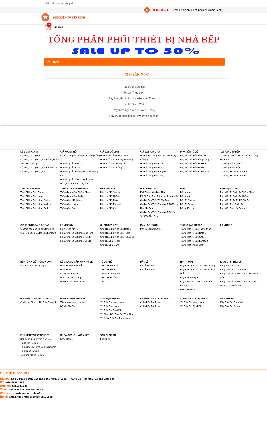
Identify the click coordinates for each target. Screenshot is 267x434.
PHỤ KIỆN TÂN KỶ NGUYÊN (35, 335)
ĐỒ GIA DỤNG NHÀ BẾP (73, 298)
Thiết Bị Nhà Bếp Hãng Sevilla (35, 200)
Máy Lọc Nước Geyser (151, 229)
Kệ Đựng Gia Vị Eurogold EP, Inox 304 (39, 167)
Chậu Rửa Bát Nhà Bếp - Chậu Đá (117, 237)
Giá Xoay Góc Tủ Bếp (71, 277)
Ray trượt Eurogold (133, 86)
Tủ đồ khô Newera (29, 343)
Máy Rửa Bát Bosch (230, 306)
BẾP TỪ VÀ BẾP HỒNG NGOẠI (36, 262)
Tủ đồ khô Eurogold (110, 273)
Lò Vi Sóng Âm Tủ (69, 229)
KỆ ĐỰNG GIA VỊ (29, 152)
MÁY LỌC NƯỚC (149, 225)
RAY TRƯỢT (186, 262)
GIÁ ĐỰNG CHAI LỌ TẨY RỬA (35, 298)
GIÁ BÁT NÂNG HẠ (150, 152)
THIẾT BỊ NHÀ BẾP (30, 188)
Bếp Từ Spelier (187, 200)
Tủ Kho (103, 281)
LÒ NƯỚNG (226, 225)
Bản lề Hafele (147, 265)
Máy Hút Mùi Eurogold (111, 204)
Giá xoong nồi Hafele (70, 167)
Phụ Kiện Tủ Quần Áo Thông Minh (237, 192)
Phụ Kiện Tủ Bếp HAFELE (193, 163)
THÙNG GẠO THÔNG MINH (74, 188)
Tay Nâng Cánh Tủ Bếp (231, 163)
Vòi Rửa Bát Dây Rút (110, 310)
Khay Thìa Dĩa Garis (230, 265)
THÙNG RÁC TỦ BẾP (191, 225)
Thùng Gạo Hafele (69, 204)
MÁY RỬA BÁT (228, 298)
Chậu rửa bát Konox (110, 241)
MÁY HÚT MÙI (107, 188)
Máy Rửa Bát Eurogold (231, 302)
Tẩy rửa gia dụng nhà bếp (73, 302)
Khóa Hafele (66, 339)
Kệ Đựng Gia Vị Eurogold (32, 171)
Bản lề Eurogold (148, 269)
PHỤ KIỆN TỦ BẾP (189, 152)
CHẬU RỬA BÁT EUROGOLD (155, 298)
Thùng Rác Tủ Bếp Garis (192, 237)
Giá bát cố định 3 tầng (111, 167)
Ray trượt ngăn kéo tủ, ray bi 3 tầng (134, 109)
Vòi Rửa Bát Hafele (109, 306)
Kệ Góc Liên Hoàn (69, 273)
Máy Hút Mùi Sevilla (110, 192)
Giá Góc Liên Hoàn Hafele (73, 281)
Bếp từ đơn (185, 192)
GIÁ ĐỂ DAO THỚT (150, 188)
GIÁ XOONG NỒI (68, 152)
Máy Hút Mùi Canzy (110, 208)
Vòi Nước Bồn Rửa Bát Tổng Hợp (117, 314)
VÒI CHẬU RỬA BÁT (111, 298)
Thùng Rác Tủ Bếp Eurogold (194, 241)
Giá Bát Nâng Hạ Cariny (152, 175)
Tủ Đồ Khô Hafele (109, 265)
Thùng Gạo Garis (68, 208)
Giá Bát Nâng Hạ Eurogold (153, 171)
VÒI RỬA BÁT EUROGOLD (194, 298)
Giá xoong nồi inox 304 (71, 163)
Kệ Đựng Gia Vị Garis (31, 155)
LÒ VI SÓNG (66, 225)
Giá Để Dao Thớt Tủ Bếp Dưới (155, 200)
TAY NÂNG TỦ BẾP (230, 152)
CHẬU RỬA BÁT (109, 225)
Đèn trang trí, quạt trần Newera (35, 339)
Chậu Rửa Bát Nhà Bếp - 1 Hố (115, 233)
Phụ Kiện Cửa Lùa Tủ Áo (232, 208)
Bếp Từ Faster (187, 204)
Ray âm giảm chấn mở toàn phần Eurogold (133, 98)
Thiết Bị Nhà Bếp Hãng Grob (34, 208)
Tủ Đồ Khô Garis (108, 269)
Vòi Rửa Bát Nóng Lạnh (112, 302)
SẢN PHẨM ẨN (108, 335)
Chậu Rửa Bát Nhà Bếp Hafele (115, 229)
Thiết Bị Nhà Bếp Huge (31, 196)
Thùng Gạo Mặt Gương (71, 200)
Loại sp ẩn (105, 339)
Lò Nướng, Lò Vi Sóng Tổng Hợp (76, 233)
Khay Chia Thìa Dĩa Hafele (233, 269)
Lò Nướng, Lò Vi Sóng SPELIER (76, 237)
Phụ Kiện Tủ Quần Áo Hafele (234, 196)
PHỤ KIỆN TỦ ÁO (229, 188)
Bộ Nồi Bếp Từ (67, 306)
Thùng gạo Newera (29, 351)
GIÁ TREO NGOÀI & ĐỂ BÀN (35, 225)
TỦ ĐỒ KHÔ (106, 262)
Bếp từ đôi (185, 196)
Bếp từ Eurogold (188, 208)
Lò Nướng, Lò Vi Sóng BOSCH (75, 241)
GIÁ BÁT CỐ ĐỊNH (109, 152)
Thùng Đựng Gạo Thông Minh (75, 192)
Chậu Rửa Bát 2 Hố (150, 302)
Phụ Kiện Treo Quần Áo (232, 204)
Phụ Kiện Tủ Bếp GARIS (192, 167)
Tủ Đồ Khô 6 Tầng (109, 277)
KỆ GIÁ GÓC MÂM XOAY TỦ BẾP (77, 262)
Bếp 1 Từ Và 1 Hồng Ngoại (33, 265)
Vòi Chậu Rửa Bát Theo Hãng (115, 318)
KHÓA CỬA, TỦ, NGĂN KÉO (74, 335)
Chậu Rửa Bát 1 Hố (150, 306)
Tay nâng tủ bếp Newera (32, 355)
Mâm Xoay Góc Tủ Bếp (71, 265)
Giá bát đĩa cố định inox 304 (114, 155)
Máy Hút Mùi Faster (109, 200)
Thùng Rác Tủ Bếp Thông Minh (195, 229)
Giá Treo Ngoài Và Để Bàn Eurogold (38, 233)
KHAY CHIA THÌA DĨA (231, 262)
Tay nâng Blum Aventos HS (233, 171)
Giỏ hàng (58, 27)
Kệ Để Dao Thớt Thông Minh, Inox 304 (159, 196)
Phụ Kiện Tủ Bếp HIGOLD (193, 155)
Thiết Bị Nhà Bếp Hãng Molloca (35, 204)
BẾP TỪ (184, 188)
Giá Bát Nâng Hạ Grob (151, 167)
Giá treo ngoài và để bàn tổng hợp (37, 229)
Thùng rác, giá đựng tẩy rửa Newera (38, 347)
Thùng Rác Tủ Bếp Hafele (193, 233)
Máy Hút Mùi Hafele (110, 196)
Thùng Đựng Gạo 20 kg (72, 196)
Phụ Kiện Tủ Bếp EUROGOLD (195, 171)
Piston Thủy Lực (134, 92)
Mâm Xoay (65, 269)
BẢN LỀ (144, 262)
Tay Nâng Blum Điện (230, 167)
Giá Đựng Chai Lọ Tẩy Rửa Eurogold (38, 302)
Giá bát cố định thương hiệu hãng (117, 159)
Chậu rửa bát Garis (109, 245)
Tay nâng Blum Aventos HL (233, 175)
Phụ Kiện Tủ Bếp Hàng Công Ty (196, 159)
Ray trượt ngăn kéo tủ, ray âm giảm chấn (133, 115)
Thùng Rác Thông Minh (191, 245)
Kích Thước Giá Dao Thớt (152, 192)
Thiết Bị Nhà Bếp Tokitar (32, 192)
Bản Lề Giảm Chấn (134, 104)
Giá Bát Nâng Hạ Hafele (152, 163)
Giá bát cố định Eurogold (112, 163)
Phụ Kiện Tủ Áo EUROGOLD (234, 200)
